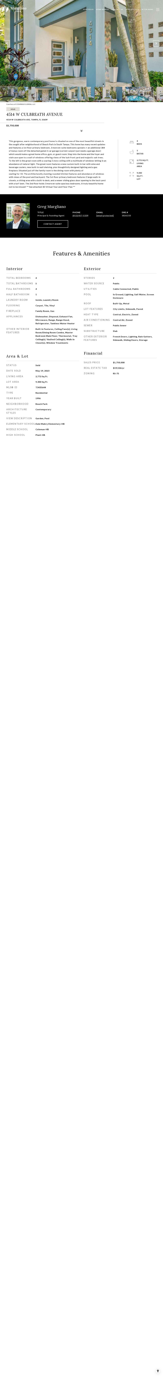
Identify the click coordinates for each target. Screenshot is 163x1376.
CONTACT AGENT (53, 224)
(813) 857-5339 (80, 215)
